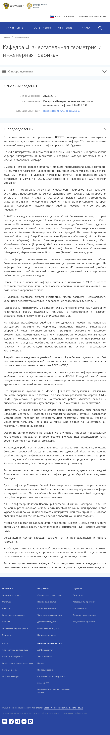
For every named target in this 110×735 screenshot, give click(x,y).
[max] (30, 721)
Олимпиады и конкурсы (48, 628)
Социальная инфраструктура (15, 628)
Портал (40, 663)
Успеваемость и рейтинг (84, 601)
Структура (6, 601)
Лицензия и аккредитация (84, 615)
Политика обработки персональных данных (53, 690)
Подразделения (22, 37)
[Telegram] (17, 721)
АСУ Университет (45, 650)
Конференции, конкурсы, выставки (17, 663)
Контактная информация (13, 615)
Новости (6, 608)
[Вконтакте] (4, 721)
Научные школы (9, 670)
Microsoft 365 (43, 683)
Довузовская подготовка (48, 621)
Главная (6, 37)
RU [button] (56, 16)
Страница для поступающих (49, 595)
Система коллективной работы (51, 676)
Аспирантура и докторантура (15, 650)
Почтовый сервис (45, 670)
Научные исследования (12, 656)
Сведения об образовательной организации (63, 707)
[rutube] (11, 721)
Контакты (69, 16)
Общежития (7, 635)
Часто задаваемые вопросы (49, 615)
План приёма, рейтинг (47, 601)
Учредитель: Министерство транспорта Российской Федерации (30, 713)
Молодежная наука (10, 676)
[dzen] (23, 721)
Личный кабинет (44, 656)
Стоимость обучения (46, 608)
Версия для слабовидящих (75, 713)
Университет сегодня (11, 595)
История (6, 621)
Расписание (78, 595)
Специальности (80, 608)
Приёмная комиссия (46, 635)
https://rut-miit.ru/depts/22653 (61, 110)
